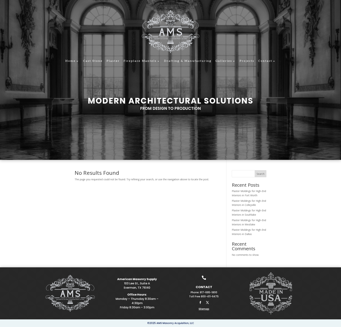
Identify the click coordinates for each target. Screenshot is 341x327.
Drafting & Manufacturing (188, 61)
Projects (247, 61)
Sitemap (204, 309)
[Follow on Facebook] (200, 302)
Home (70, 61)
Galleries (223, 61)
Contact (265, 61)
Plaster (113, 61)
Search (260, 173)
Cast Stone (93, 61)
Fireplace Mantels (140, 61)
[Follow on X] (207, 302)
